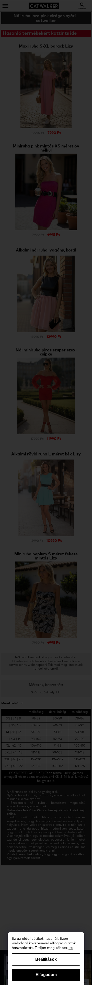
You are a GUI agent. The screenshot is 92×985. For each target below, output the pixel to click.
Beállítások (46, 959)
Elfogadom (46, 974)
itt (70, 948)
